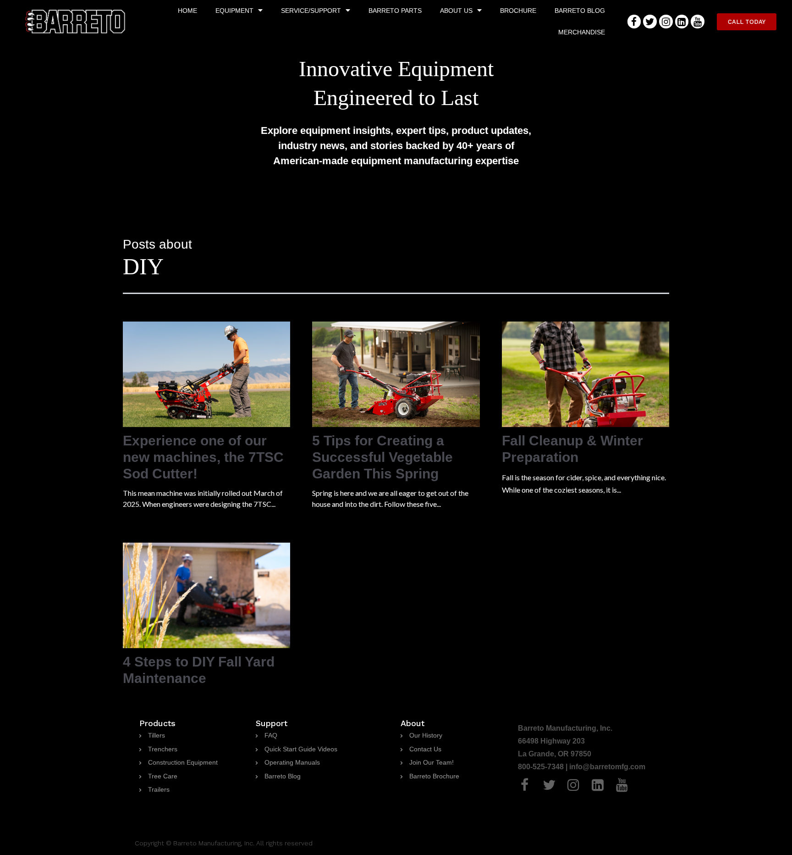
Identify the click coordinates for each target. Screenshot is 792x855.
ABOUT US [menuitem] (456, 10)
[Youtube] (697, 21)
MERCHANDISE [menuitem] (581, 32)
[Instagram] (666, 21)
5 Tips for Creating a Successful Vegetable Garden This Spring (382, 457)
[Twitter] (650, 21)
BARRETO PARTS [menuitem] (395, 10)
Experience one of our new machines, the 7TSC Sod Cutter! (203, 457)
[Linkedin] (682, 21)
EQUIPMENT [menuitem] (234, 10)
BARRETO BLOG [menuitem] (580, 10)
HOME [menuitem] (187, 10)
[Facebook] (634, 21)
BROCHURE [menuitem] (518, 10)
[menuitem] (152, 735)
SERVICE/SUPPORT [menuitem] (311, 10)
